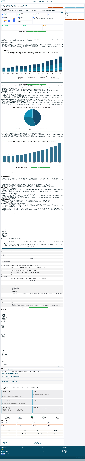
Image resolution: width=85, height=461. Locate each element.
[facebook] (81, 457)
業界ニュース (66, 15)
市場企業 (66, 14)
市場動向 (66, 11)
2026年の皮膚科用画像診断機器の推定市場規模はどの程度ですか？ (10, 373)
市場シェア (66, 13)
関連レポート (66, 18)
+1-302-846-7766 (65, 450)
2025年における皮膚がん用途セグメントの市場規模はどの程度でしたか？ (11, 379)
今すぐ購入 (75, 7)
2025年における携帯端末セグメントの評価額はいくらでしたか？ (10, 378)
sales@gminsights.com (66, 452)
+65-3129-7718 (65, 451)
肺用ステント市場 (5, 442)
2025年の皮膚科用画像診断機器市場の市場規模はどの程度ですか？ (10, 369)
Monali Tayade (58, 366)
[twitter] (79, 457)
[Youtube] (83, 457)
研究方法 (66, 17)
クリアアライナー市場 (5, 443)
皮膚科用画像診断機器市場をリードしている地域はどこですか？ (10, 381)
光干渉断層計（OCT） (21, 85)
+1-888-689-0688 (66, 449)
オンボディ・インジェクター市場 (37, 443)
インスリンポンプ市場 (35, 442)
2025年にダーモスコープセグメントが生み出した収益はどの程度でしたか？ (11, 376)
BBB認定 (20, 417)
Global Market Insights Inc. (4, 457)
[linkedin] (77, 457)
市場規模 (66, 10)
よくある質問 (66, 16)
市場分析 (66, 12)
